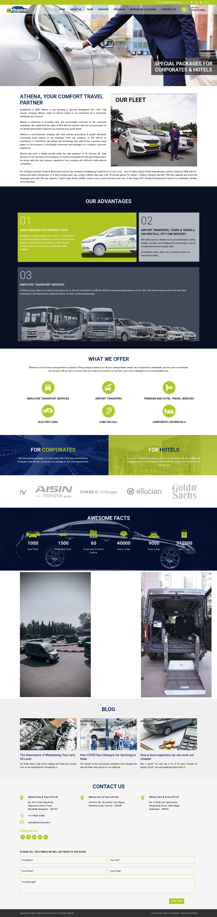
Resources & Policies (189, 913)
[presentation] (18, 491)
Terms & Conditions (172, 913)
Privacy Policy (157, 913)
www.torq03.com (113, 171)
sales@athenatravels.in (171, 2)
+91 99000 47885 (36, 815)
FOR (53, 450)
